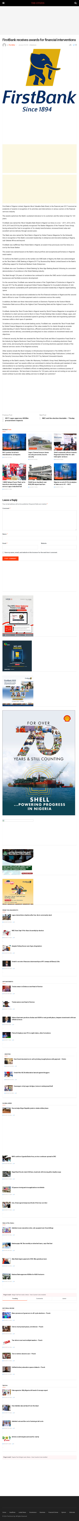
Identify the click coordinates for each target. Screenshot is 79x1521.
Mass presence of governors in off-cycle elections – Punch (31, 1313)
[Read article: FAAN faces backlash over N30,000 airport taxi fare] (40, 471)
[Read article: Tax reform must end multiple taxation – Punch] (6, 1342)
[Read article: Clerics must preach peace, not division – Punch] (6, 1329)
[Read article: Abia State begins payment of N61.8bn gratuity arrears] (6, 1261)
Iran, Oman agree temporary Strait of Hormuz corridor (29, 1203)
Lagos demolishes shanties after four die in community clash (32, 915)
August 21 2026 (7, 1360)
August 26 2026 (9, 1079)
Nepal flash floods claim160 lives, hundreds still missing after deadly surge (36, 1172)
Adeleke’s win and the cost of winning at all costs (27, 1421)
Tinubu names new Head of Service (23, 1002)
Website (43, 543)
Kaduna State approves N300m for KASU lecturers (28, 1274)
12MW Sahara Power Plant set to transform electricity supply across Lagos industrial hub (13, 484)
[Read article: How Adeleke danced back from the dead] (6, 1408)
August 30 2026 (7, 457)
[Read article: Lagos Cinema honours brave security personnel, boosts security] (40, 442)
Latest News (22, 1512)
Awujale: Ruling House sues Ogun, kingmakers (27, 946)
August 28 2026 (7, 993)
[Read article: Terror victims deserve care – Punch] (6, 1356)
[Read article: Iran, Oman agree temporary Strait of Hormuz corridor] (6, 1205)
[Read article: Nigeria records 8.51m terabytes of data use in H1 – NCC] (66, 471)
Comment (6, 508)
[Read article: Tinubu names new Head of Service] (6, 1004)
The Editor (12, 45)
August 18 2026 (7, 1428)
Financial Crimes (53, 1512)
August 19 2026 (7, 1009)
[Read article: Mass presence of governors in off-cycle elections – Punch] (6, 1315)
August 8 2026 (7, 1024)
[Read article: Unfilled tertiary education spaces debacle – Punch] (6, 1369)
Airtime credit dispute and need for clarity (25, 1437)
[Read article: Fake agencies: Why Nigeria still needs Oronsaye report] (6, 1392)
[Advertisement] (39, 20)
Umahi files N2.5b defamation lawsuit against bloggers (32, 1072)
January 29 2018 (23, 45)
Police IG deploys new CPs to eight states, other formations (31, 1033)
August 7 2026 (7, 1040)
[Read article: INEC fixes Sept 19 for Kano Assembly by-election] (6, 933)
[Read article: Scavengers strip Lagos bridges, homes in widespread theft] (9, 1088)
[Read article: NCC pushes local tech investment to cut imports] (14, 442)
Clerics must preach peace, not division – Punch (27, 1327)
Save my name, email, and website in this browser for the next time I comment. (31, 552)
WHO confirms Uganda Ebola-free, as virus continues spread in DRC (34, 1156)
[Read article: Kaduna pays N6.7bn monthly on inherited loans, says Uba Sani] (6, 1245)
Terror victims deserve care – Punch (24, 1354)
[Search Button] (75, 3)
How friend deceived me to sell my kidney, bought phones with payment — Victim (40, 1059)
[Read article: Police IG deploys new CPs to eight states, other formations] (6, 1035)
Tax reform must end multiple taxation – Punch (27, 1340)
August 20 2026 (7, 1374)
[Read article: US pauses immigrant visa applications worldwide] (6, 1189)
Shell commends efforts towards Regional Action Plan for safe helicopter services (65, 455)
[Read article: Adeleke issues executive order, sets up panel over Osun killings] (6, 1230)
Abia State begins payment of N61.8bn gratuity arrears (29, 1259)
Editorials (72, 1512)
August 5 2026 (7, 1443)
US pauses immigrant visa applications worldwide (28, 1187)
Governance (32, 1512)
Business (33, 45)
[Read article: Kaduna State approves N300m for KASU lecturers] (6, 1276)
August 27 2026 (7, 489)
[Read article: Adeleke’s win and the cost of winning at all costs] (6, 1423)
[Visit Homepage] (39, 3)
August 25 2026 (7, 953)
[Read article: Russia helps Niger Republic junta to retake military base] (6, 1110)
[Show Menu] (3, 3)
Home (4, 1512)
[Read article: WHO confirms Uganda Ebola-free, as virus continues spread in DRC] (6, 1158)
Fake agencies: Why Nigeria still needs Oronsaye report (30, 1390)
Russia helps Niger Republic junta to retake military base (30, 1108)
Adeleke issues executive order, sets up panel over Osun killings (32, 1228)
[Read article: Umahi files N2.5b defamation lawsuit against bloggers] (9, 1075)
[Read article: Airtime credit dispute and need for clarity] (6, 1439)
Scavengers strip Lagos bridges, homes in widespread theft (33, 1086)
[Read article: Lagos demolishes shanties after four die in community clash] (6, 917)
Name (5, 534)
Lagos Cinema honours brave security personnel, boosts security (38, 455)
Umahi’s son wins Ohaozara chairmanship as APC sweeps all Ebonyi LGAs (36, 961)
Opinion (63, 1512)
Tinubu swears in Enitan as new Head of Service (27, 986)
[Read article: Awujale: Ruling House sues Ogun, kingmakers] (6, 948)
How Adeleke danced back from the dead (25, 1406)
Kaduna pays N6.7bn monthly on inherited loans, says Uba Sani (32, 1243)
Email (5, 543)
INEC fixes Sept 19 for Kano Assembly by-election (28, 930)
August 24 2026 (7, 968)
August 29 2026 (33, 459)
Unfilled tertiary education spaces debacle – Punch (28, 1367)
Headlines (12, 1512)
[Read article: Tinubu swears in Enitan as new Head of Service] (6, 989)
